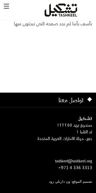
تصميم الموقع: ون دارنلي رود (70, 182)
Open (6, 6)
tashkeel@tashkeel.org (73, 160)
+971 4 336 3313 (75, 167)
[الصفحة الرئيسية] (67, 10)
